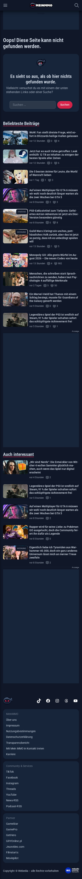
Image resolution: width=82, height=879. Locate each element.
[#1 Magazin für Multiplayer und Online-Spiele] (41, 5)
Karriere (10, 754)
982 (60, 263)
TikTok (10, 771)
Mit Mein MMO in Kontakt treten (25, 748)
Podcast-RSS (14, 806)
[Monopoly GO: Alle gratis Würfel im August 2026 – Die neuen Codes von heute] (15, 260)
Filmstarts (12, 852)
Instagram (12, 783)
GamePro (11, 829)
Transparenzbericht (17, 742)
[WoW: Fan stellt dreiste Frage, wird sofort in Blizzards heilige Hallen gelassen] (15, 138)
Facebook (12, 777)
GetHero (11, 835)
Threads (11, 788)
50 (55, 285)
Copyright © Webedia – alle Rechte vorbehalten (31, 870)
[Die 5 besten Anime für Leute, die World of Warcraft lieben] (15, 177)
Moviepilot (12, 858)
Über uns (11, 719)
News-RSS (12, 800)
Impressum (13, 725)
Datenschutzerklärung (19, 736)
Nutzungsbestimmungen (21, 731)
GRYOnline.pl (14, 841)
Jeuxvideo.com (15, 846)
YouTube (11, 794)
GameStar (12, 823)
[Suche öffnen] (76, 5)
